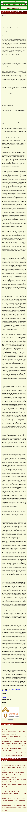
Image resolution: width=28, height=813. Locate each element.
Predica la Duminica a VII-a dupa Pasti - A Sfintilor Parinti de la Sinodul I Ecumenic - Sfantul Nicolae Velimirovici (14, 775)
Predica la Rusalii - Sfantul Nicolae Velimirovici (14, 805)
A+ (2, 15)
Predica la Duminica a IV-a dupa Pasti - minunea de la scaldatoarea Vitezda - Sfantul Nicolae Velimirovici (14, 748)
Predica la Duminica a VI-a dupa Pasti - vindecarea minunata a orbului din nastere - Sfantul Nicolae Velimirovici (14, 801)
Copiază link (10, 720)
